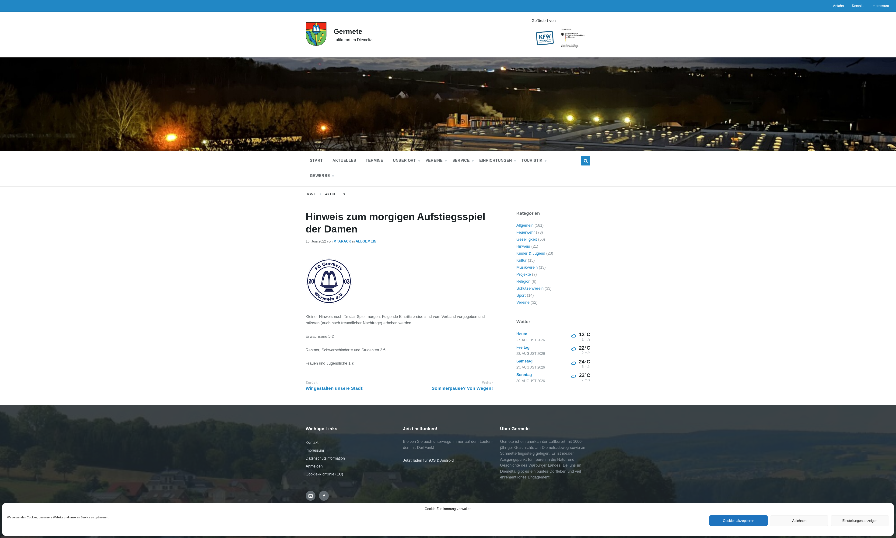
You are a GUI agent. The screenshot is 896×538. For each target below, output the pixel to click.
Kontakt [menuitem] (858, 6)
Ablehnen (799, 521)
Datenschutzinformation (325, 458)
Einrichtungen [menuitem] (495, 160)
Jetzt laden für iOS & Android (428, 460)
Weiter (487, 382)
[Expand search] (585, 160)
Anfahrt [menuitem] (838, 6)
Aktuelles (335, 194)
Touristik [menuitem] (532, 160)
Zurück (312, 382)
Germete (348, 31)
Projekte (523, 274)
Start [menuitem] (316, 160)
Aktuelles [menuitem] (344, 160)
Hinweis (523, 246)
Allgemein (366, 241)
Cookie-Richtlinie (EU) (324, 474)
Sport (521, 295)
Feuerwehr (525, 232)
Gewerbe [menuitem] (320, 176)
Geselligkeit (526, 239)
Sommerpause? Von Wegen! (462, 388)
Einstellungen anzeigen (859, 521)
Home (311, 194)
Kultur (521, 260)
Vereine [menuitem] (434, 160)
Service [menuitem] (461, 160)
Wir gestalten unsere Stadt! (335, 388)
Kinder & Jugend (530, 253)
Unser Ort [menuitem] (404, 160)
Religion (523, 281)
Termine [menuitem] (374, 160)
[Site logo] (316, 44)
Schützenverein (529, 288)
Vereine (522, 302)
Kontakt (312, 442)
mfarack (342, 241)
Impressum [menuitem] (880, 6)
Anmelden (314, 466)
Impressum (315, 450)
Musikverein (527, 267)
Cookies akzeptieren (738, 521)
